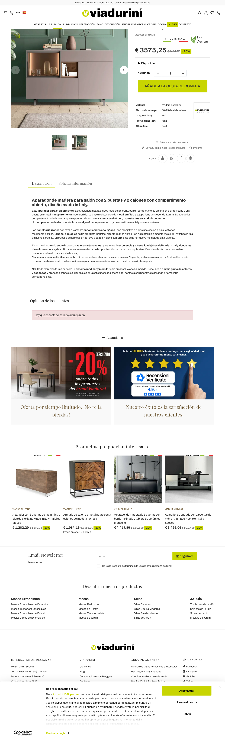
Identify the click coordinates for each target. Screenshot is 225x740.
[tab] (41, 183)
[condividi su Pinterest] (190, 158)
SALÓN (57, 24)
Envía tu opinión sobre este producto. (165, 148)
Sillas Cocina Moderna (147, 608)
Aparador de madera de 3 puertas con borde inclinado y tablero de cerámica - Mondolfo (138, 518)
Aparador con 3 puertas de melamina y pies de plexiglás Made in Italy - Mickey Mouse (36, 518)
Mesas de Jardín (88, 617)
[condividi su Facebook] (181, 158)
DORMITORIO (138, 24)
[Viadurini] (112, 13)
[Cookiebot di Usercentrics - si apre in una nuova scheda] (22, 733)
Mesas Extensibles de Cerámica (29, 604)
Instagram (191, 671)
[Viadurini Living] (202, 111)
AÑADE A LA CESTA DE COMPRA (172, 86)
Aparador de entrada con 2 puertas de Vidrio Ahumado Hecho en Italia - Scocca (188, 518)
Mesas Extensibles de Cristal (27, 613)
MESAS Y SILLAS (43, 24)
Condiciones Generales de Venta (149, 676)
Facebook (191, 666)
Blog (82, 671)
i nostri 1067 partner (66, 694)
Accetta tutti (186, 690)
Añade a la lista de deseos (173, 142)
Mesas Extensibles (25, 599)
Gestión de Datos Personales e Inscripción (154, 666)
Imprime (197, 148)
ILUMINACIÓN (70, 24)
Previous (15, 70)
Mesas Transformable (91, 613)
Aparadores (114, 338)
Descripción (42, 183)
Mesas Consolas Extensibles (28, 617)
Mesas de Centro (88, 608)
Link (169, 566)
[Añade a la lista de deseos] (51, 472)
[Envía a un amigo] (162, 158)
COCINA (162, 24)
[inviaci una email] (5, 13)
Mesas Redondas (89, 604)
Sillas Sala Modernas (146, 613)
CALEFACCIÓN (87, 24)
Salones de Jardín (200, 608)
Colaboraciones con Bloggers (96, 676)
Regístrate (186, 556)
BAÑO (100, 24)
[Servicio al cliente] (12, 13)
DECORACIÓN (112, 24)
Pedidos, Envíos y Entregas (146, 671)
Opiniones (85, 666)
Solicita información (75, 183)
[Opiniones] (18, 13)
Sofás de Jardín (199, 613)
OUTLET (172, 24)
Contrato (185, 24)
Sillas (138, 599)
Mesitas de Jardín (200, 617)
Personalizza (185, 702)
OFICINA (151, 24)
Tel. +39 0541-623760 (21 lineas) (29, 671)
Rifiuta (187, 713)
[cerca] (199, 13)
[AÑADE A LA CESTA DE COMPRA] (102, 463)
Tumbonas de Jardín (202, 604)
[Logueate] (206, 13)
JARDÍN (125, 24)
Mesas (84, 599)
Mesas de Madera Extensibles (28, 608)
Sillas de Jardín (142, 617)
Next (124, 70)
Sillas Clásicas (142, 604)
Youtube (190, 676)
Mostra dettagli (55, 733)
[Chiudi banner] (219, 687)
